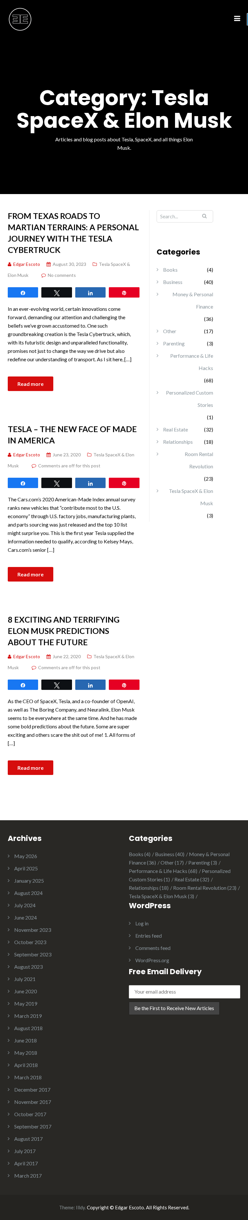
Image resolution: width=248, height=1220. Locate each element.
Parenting (174, 343)
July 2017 (25, 1151)
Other (169, 331)
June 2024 (25, 917)
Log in (142, 923)
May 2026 (25, 856)
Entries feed (148, 935)
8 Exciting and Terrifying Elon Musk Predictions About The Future (63, 631)
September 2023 (32, 954)
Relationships (178, 442)
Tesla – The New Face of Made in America (72, 434)
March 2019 (28, 1016)
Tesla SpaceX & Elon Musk (191, 497)
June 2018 (25, 1040)
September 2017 (32, 1126)
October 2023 (30, 942)
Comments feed (152, 948)
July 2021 (25, 979)
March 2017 (28, 1175)
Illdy (80, 1207)
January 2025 (29, 880)
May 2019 (25, 1003)
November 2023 (32, 930)
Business (172, 282)
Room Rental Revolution (199, 460)
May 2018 (25, 1053)
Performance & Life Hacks (191, 362)
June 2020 (25, 991)
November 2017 (32, 1102)
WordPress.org (152, 960)
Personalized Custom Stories (189, 398)
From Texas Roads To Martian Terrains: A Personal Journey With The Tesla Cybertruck (73, 233)
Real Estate (175, 429)
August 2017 (28, 1139)
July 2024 (25, 905)
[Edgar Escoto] (20, 18)
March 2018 (28, 1077)
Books (170, 270)
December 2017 (32, 1089)
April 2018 (26, 1065)
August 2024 (28, 893)
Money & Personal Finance (192, 300)
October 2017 (30, 1114)
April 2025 (26, 868)
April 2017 (26, 1163)
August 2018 (28, 1028)
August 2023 (28, 967)
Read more (30, 384)
